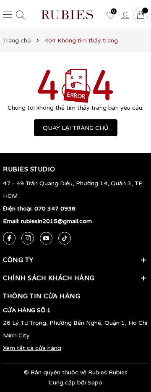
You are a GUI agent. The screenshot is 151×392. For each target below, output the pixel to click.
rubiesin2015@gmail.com (56, 221)
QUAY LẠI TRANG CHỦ (76, 128)
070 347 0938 (55, 208)
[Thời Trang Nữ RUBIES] (67, 14)
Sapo (95, 382)
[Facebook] (9, 238)
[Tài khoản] (125, 14)
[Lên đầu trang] (132, 345)
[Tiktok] (64, 238)
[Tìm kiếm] (20, 14)
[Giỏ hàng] (140, 15)
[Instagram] (27, 238)
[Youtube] (46, 238)
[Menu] (7, 14)
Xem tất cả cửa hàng (32, 348)
